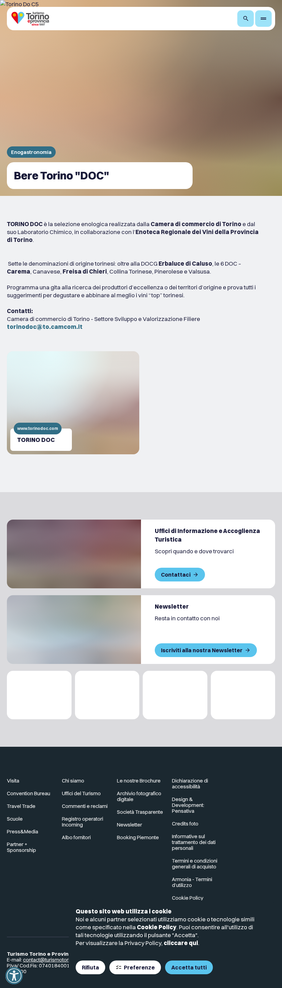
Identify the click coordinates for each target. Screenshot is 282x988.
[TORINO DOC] (73, 402)
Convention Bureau (28, 793)
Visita (13, 780)
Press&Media (22, 831)
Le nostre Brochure (139, 780)
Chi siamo (73, 780)
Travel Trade (21, 806)
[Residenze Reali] (175, 695)
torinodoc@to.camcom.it (45, 326)
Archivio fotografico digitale (139, 796)
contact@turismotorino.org (53, 959)
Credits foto (185, 823)
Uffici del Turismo (81, 793)
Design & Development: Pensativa (188, 805)
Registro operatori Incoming (82, 821)
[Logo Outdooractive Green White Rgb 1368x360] (243, 695)
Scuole (15, 818)
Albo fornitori (76, 837)
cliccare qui (181, 942)
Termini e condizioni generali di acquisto (194, 863)
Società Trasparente (140, 812)
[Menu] (263, 18)
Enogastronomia (31, 152)
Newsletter (129, 824)
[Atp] (39, 695)
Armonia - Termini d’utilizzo (192, 882)
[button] (14, 976)
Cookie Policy (156, 927)
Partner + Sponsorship (21, 847)
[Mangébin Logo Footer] (107, 695)
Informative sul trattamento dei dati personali (194, 842)
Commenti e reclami (85, 806)
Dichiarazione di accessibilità (190, 783)
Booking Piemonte (138, 837)
